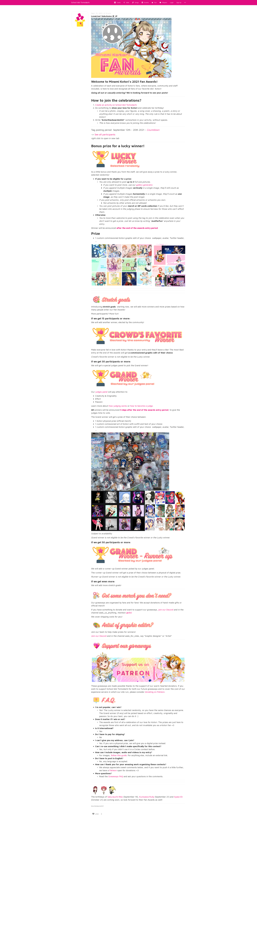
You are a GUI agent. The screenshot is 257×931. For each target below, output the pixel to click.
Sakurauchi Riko (115, 797)
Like (96, 814)
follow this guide (119, 755)
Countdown (153, 129)
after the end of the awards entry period (137, 228)
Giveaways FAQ (115, 776)
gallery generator (144, 185)
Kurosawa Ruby (146, 797)
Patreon (113, 770)
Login (171, 2)
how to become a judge (141, 406)
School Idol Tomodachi (80, 2)
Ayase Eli (178, 797)
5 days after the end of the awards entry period (144, 410)
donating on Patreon (155, 692)
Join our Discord (99, 636)
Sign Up (178, 2)
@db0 (129, 612)
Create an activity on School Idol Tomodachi (116, 105)
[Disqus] (128, 845)
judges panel (101, 392)
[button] (154, 2)
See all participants (105, 134)
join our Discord (165, 609)
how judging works (118, 406)
